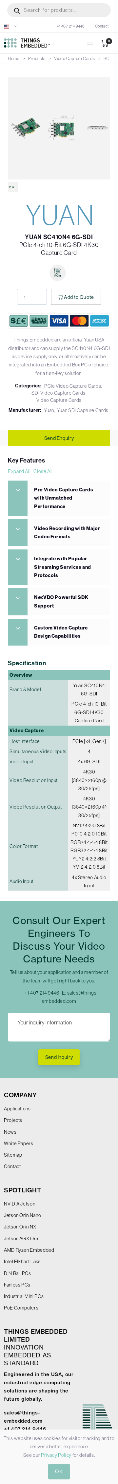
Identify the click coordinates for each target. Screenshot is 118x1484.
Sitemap (13, 1155)
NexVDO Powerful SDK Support (61, 601)
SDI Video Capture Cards (58, 393)
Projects (13, 1120)
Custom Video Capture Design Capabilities (61, 632)
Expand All (19, 471)
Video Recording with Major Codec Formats (67, 533)
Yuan (49, 410)
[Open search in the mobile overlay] (59, 10)
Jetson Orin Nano (22, 1215)
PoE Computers (21, 1307)
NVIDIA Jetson (19, 1203)
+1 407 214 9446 (71, 26)
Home (14, 58)
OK (59, 1471)
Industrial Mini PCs (24, 1296)
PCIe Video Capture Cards (72, 386)
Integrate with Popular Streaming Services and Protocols (62, 567)
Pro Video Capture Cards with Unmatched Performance (63, 498)
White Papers (18, 1143)
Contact (102, 26)
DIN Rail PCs (17, 1273)
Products (37, 58)
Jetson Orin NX (20, 1226)
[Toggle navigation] (90, 43)
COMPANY (20, 1095)
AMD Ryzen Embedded (29, 1250)
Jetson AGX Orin (22, 1238)
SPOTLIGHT (22, 1190)
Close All (43, 471)
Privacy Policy (56, 1455)
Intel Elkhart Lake (22, 1261)
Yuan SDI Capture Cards (82, 410)
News (10, 1132)
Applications (17, 1108)
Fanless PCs (17, 1285)
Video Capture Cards (74, 58)
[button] (10, 26)
